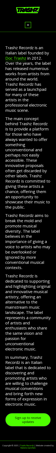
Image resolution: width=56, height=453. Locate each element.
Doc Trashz (15, 58)
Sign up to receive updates (28, 420)
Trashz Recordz (27, 445)
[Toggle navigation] (28, 25)
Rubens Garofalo (28, 448)
